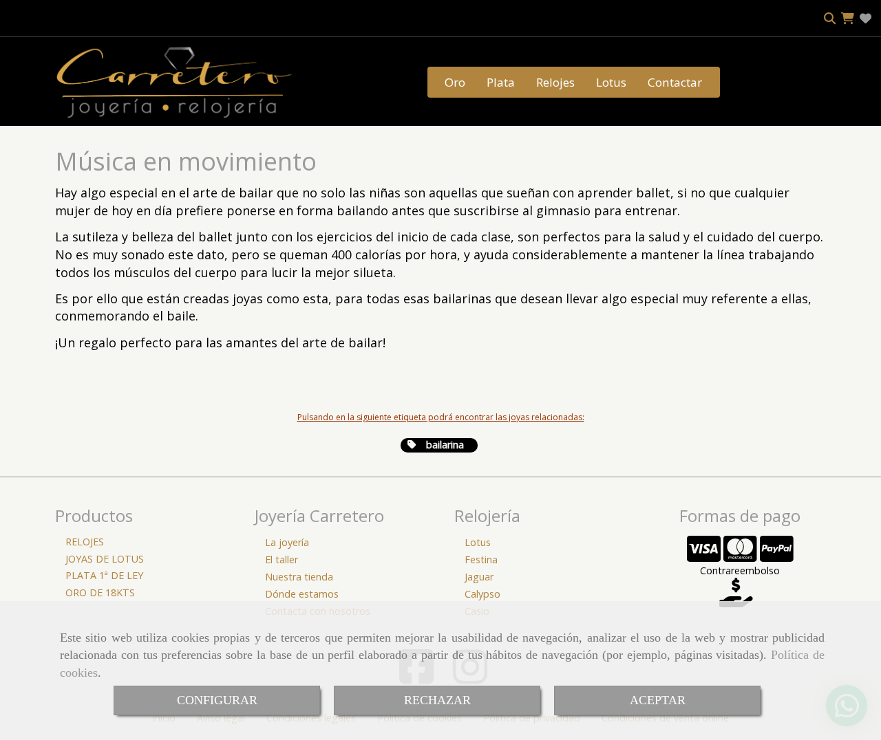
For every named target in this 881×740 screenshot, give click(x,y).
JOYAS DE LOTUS (104, 558)
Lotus (611, 82)
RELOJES (84, 541)
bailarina (443, 444)
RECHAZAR (437, 700)
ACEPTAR (658, 700)
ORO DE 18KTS (100, 592)
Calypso (482, 593)
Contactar (675, 82)
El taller (281, 559)
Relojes (555, 82)
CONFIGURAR (217, 700)
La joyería (287, 542)
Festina (481, 559)
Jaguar (479, 576)
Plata (501, 82)
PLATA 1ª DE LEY (104, 575)
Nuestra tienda (299, 576)
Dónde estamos (302, 593)
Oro (455, 82)
